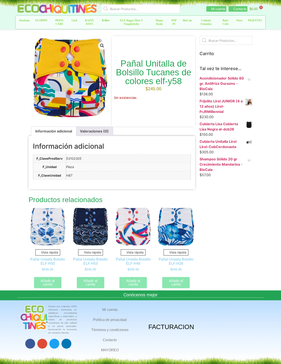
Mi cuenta (109, 309)
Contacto (110, 340)
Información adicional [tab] (53, 131)
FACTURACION (171, 326)
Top (270, 353)
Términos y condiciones (109, 330)
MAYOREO (110, 350)
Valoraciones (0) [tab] (94, 131)
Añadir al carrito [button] (48, 282)
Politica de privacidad (110, 320)
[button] (102, 46)
